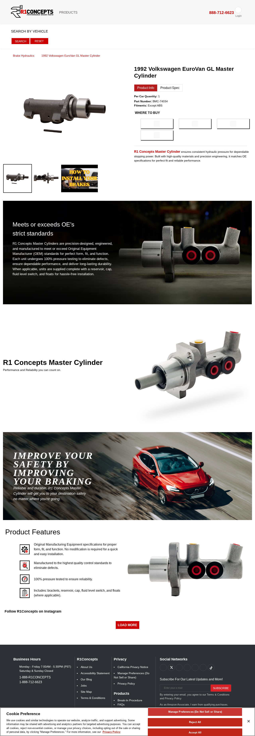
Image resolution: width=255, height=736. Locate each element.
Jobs (84, 685)
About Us (86, 667)
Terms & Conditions (93, 698)
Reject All (195, 722)
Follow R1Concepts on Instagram (33, 611)
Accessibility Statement (95, 673)
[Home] (4, 55)
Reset (39, 41)
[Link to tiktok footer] (211, 667)
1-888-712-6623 (30, 682)
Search (20, 41)
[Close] (248, 721)
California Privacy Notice (133, 667)
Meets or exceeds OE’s (43, 224)
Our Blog (86, 679)
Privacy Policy (126, 683)
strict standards (33, 233)
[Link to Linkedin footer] (203, 667)
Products (68, 12)
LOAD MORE (127, 625)
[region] (127, 721)
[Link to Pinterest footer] (187, 667)
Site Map (86, 691)
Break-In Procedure (130, 700)
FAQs (121, 704)
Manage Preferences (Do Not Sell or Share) (195, 711)
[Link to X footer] (171, 667)
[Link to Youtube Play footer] (179, 667)
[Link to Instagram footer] (195, 667)
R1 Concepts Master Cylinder (53, 362)
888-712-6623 (221, 12)
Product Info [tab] (145, 88)
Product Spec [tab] (169, 88)
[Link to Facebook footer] (163, 667)
